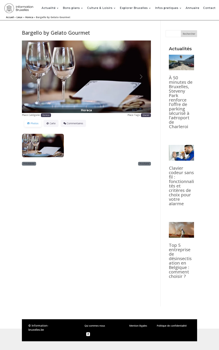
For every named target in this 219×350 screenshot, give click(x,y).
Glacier (146, 115)
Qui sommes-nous (95, 325)
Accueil (10, 17)
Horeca (29, 17)
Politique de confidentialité (172, 325)
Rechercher (189, 33)
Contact (209, 8)
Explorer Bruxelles (134, 8)
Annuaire (192, 8)
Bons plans (71, 8)
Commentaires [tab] (75, 123)
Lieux (19, 17)
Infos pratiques (166, 8)
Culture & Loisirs (100, 8)
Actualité (49, 8)
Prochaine (144, 163)
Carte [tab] (53, 123)
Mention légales (138, 325)
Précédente (29, 163)
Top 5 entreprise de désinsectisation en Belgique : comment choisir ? (180, 260)
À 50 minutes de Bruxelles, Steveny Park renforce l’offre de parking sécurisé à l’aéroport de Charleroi (180, 102)
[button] (31, 77)
